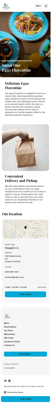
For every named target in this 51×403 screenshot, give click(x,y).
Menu (38, 6)
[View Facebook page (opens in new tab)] (5, 380)
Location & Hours (12, 341)
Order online (25, 294)
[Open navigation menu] (45, 5)
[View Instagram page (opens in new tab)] (9, 380)
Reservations (10, 327)
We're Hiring (9, 334)
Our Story (8, 330)
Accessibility (9, 368)
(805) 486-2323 (12, 272)
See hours (42, 287)
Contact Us (9, 345)
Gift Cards (8, 338)
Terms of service (11, 364)
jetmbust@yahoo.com (14, 278)
